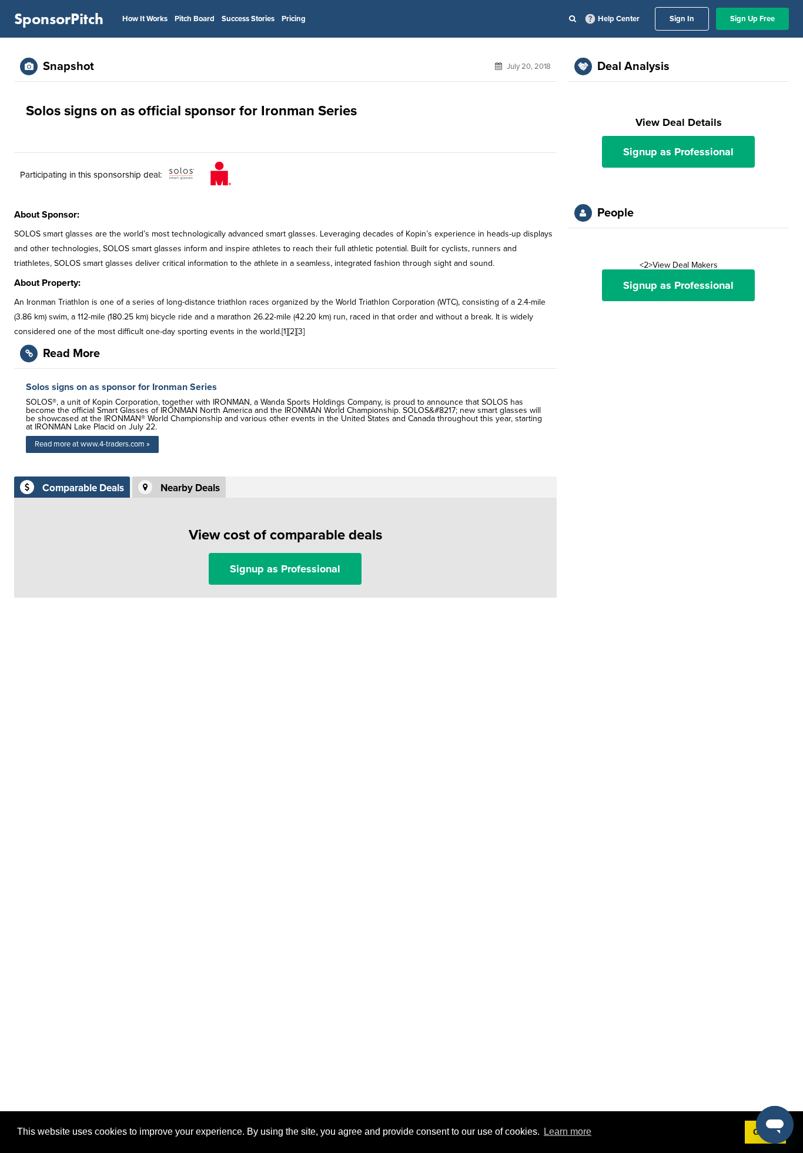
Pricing (294, 19)
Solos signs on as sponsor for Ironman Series (121, 387)
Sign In (682, 19)
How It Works (145, 19)
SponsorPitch (58, 18)
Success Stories (248, 19)
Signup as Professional (285, 568)
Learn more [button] (567, 1132)
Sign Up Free (752, 19)
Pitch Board (195, 19)
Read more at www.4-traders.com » (92, 444)
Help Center (619, 19)
